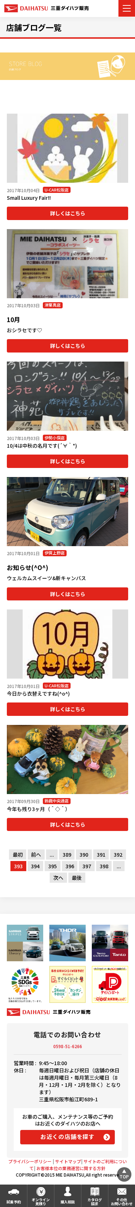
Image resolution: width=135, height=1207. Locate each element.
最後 (77, 877)
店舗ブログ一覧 (34, 27)
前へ (36, 854)
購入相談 (67, 1201)
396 (70, 866)
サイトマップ (68, 1161)
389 (67, 854)
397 (86, 866)
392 (118, 854)
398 (104, 866)
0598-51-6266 (67, 1046)
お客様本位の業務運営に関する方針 (70, 1168)
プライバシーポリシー (29, 1161)
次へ (58, 877)
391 (101, 854)
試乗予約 (13, 1201)
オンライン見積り (41, 1201)
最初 (18, 854)
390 (84, 854)
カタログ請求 (94, 1201)
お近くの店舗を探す (67, 1136)
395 (52, 866)
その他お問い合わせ (121, 1201)
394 (35, 866)
